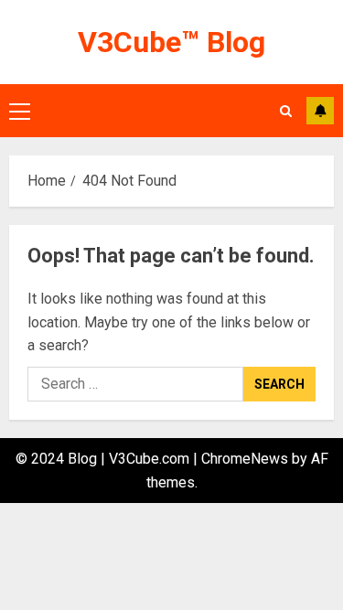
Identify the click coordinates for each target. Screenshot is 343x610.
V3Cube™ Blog (171, 42)
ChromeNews (244, 458)
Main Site (320, 110)
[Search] (285, 111)
